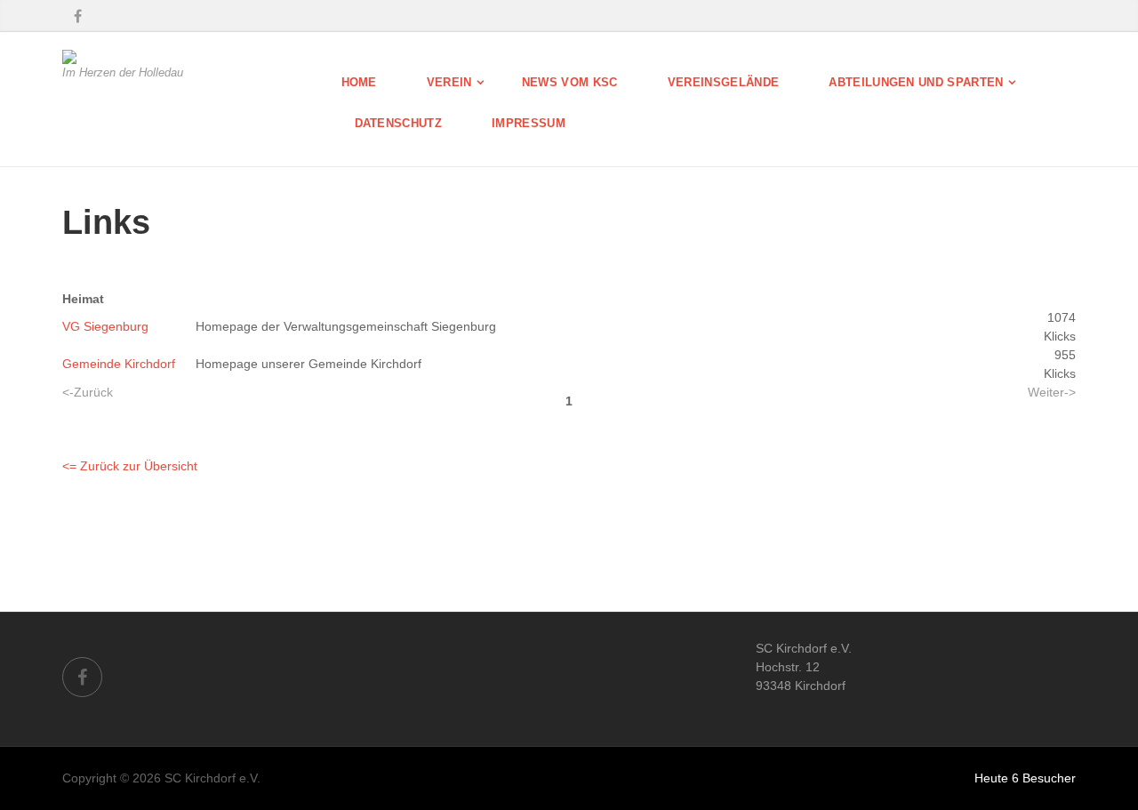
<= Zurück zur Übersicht (129, 466)
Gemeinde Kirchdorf (118, 364)
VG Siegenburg (105, 326)
